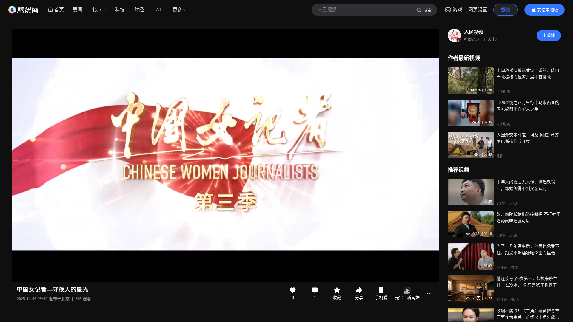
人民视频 (473, 32)
